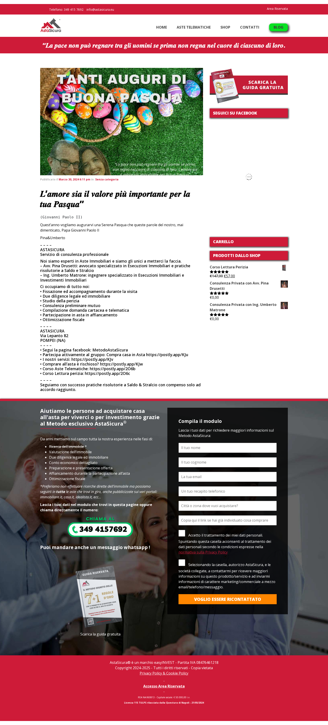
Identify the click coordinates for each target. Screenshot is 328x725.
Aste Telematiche (194, 27)
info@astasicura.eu (100, 9)
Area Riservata (277, 8)
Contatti (249, 27)
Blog (278, 27)
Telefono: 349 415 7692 (66, 9)
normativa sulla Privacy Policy (203, 552)
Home (161, 27)
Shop (225, 27)
